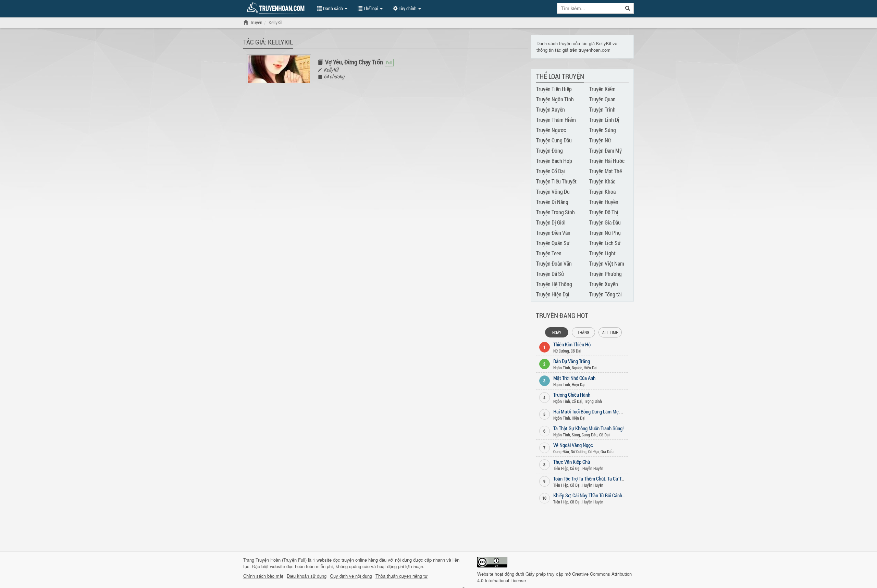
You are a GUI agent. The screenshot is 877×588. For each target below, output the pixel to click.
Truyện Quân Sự (553, 242)
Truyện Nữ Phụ (605, 232)
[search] (628, 8)
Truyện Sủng (602, 129)
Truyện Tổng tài (605, 294)
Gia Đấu (607, 451)
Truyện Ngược (551, 129)
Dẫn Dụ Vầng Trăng (571, 361)
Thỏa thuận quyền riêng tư (401, 576)
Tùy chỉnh (408, 8)
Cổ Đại (576, 351)
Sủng (576, 434)
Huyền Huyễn (592, 468)
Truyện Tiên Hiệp (554, 88)
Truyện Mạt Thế (605, 171)
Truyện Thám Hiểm (556, 119)
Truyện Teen (548, 253)
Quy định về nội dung (351, 576)
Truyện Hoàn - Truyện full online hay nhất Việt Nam (276, 8)
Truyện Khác (602, 181)
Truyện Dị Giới (551, 222)
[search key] (589, 8)
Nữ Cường (561, 351)
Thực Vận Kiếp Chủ (571, 461)
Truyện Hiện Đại (552, 294)
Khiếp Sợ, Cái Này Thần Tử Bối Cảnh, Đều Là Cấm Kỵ (603, 495)
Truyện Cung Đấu (554, 140)
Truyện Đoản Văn (554, 263)
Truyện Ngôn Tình (555, 99)
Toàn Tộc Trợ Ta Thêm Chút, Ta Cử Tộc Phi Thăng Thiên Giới (610, 478)
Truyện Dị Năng (552, 201)
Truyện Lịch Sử (605, 242)
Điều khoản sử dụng (306, 576)
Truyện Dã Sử (550, 273)
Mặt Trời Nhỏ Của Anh (574, 377)
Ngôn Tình (561, 367)
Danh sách (333, 8)
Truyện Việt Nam (606, 263)
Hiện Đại (590, 367)
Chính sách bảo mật (263, 576)
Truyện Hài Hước (607, 160)
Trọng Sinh (593, 401)
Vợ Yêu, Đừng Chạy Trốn (354, 62)
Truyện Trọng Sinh (555, 212)
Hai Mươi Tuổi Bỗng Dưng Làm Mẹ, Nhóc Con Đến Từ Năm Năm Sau (618, 411)
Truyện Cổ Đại (550, 171)
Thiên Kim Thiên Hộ (572, 344)
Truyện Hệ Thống (554, 283)
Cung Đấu (589, 434)
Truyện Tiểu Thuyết (556, 181)
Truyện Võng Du (553, 191)
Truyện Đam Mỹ (605, 150)
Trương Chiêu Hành (571, 394)
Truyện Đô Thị (603, 212)
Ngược (577, 367)
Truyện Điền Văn (553, 232)
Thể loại (370, 8)
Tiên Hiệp (560, 468)
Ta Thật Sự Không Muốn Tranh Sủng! (588, 428)
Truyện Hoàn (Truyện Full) (281, 560)
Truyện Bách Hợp (554, 160)
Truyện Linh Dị (604, 119)
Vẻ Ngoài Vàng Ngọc (573, 445)
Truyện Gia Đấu (605, 222)
